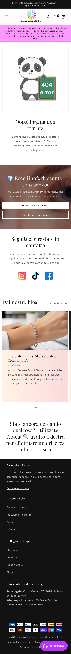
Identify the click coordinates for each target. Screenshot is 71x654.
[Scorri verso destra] (42, 407)
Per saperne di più (18, 488)
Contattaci (13, 557)
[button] (6, 16)
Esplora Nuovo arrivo (35, 205)
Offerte (11, 529)
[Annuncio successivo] (65, 4)
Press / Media (15, 564)
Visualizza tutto (59, 303)
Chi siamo (12, 550)
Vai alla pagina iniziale (35, 214)
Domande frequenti (18, 507)
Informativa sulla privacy (20, 642)
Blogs (10, 572)
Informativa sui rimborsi (50, 637)
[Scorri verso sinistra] (28, 407)
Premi (10, 522)
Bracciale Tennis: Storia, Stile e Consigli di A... (31, 358)
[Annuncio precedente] (6, 4)
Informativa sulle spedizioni (31, 647)
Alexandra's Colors (26, 637)
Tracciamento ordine (19, 514)
